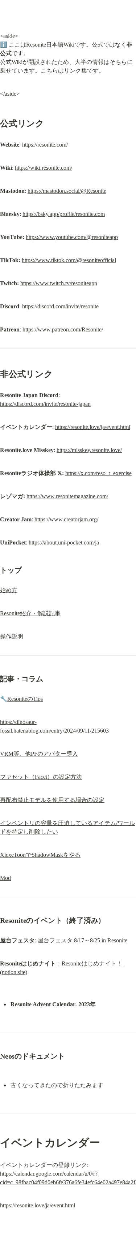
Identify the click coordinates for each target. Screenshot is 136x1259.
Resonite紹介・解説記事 (30, 613)
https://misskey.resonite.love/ (89, 450)
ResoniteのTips (25, 699)
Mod (5, 878)
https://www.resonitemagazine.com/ (67, 496)
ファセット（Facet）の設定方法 (41, 777)
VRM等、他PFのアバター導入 (39, 754)
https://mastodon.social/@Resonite (67, 191)
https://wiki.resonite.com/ (43, 168)
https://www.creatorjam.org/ (66, 519)
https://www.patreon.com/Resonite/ (62, 329)
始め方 (8, 590)
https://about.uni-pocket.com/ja (64, 542)
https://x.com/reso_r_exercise (98, 473)
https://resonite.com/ (45, 145)
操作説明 (11, 636)
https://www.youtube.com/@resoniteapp (72, 237)
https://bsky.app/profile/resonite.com (63, 214)
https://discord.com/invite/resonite (60, 306)
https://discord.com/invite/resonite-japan (45, 404)
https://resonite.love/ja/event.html (92, 427)
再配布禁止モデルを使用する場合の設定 (52, 800)
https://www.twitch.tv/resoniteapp (58, 283)
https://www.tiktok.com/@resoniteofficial (69, 260)
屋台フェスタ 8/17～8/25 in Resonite (82, 940)
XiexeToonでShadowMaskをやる (40, 855)
